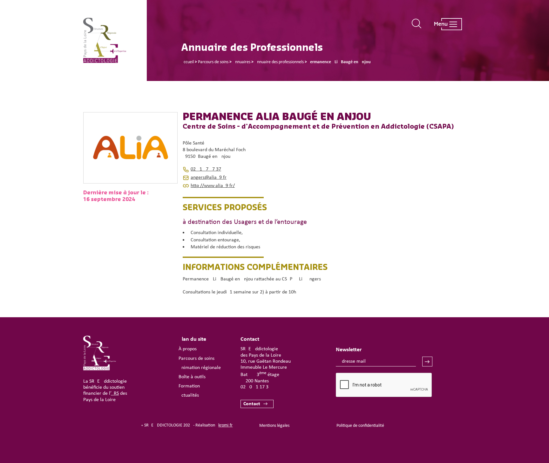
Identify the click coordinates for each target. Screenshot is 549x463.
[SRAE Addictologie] (99, 369)
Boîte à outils (192, 376)
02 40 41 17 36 (256, 387)
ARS (115, 393)
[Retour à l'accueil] (115, 40)
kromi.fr (225, 425)
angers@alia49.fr (209, 177)
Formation (189, 386)
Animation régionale (200, 367)
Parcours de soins (196, 358)
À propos (188, 349)
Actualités (189, 395)
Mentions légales (274, 425)
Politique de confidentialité (360, 425)
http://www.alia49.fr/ (213, 185)
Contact (251, 403)
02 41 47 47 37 (206, 169)
